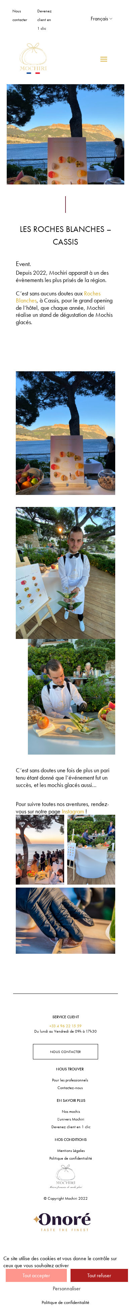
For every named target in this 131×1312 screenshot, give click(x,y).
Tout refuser (99, 1275)
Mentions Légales (71, 1150)
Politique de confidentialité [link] (65, 1302)
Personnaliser (67, 1288)
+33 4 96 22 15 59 (65, 1026)
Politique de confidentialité (70, 1158)
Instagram (73, 811)
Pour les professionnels (70, 1080)
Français (99, 18)
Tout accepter (36, 1275)
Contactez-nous (70, 1087)
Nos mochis (71, 1111)
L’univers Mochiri (70, 1119)
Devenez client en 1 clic (44, 19)
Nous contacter (65, 1051)
